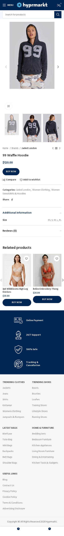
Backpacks (8, 451)
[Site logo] (32, 5)
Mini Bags (7, 446)
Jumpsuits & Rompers (13, 417)
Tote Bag (7, 440)
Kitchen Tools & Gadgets (45, 463)
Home (6, 148)
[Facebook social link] (12, 200)
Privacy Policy (10, 491)
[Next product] (59, 148)
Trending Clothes (14, 382)
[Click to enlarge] (8, 106)
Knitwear (7, 405)
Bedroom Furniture (41, 440)
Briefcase (7, 434)
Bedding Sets (39, 434)
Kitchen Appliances (42, 446)
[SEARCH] (57, 14)
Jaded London (29, 148)
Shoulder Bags (10, 463)
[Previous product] (53, 148)
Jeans (5, 394)
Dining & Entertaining (43, 457)
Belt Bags (7, 457)
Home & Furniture (43, 428)
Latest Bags (10, 428)
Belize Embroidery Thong (45, 289)
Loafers (36, 400)
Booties (36, 394)
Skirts (5, 400)
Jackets (6, 388)
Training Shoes (39, 405)
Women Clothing (41, 190)
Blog (5, 480)
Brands (15, 148)
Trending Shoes (41, 382)
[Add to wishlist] (27, 259)
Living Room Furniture (43, 451)
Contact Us (8, 486)
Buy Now (11, 171)
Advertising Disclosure (14, 509)
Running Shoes (39, 417)
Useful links (10, 474)
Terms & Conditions (12, 503)
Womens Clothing (12, 411)
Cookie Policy (10, 497)
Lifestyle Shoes (39, 411)
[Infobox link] (32, 320)
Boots (35, 388)
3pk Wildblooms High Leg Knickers (15, 290)
